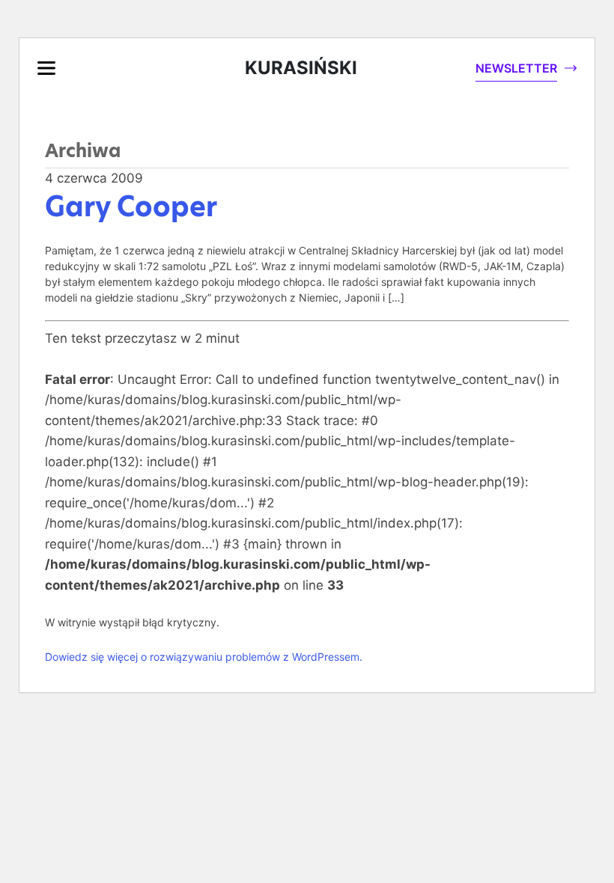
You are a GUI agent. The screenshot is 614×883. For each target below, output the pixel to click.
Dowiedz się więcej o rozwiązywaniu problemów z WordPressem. (203, 656)
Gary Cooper (131, 206)
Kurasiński (301, 68)
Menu (46, 68)
